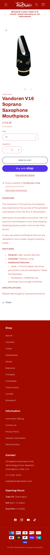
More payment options (25, 175)
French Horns (12, 388)
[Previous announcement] (5, 14)
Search (9, 336)
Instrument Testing (15, 419)
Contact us (11, 425)
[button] (6, 4)
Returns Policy (13, 445)
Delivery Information (16, 438)
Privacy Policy (12, 432)
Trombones (11, 381)
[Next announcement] (45, 14)
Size (4, 131)
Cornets (9, 394)
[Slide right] (31, 89)
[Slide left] (19, 89)
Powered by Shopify (34, 547)
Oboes (9, 362)
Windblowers (20, 547)
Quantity (6, 144)
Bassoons (10, 368)
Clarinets (10, 342)
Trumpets (10, 375)
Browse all (11, 400)
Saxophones (12, 355)
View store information (16, 190)
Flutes (9, 349)
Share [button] (8, 302)
